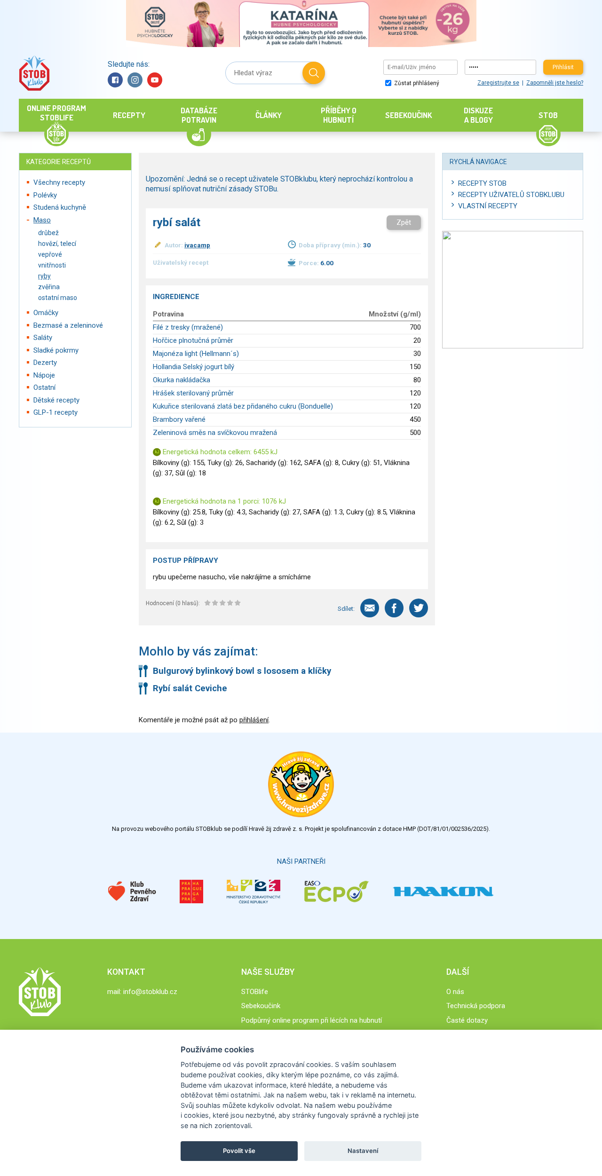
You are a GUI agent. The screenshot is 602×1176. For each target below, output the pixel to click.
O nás (455, 991)
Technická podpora (475, 1006)
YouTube (154, 79)
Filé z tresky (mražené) (188, 327)
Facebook (115, 79)
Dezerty (45, 362)
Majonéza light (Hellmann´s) (196, 353)
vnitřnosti (52, 265)
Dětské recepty (56, 400)
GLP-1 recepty (55, 412)
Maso (42, 220)
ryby (44, 276)
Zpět (403, 222)
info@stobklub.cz (150, 991)
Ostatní (44, 387)
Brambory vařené (179, 419)
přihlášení (254, 720)
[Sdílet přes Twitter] (418, 608)
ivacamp (197, 245)
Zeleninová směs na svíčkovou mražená (215, 432)
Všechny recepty (59, 182)
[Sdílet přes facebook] (394, 608)
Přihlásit (563, 67)
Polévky (45, 195)
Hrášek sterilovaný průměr (193, 393)
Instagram (135, 79)
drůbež (48, 233)
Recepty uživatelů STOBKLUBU (511, 194)
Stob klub (34, 73)
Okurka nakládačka (181, 380)
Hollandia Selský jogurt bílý (193, 367)
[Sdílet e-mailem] (369, 608)
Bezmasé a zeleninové (68, 325)
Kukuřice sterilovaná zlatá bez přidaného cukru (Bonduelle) (243, 406)
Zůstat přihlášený (416, 83)
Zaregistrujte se (498, 82)
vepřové (50, 254)
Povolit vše (239, 1150)
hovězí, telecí (57, 243)
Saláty (42, 337)
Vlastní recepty (487, 206)
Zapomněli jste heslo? (554, 82)
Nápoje (44, 375)
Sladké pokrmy (56, 350)
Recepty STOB (482, 183)
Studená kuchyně (59, 207)
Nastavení (363, 1150)
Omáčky (45, 312)
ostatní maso (57, 297)
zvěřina (49, 287)
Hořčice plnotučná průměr (193, 340)
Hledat (313, 73)
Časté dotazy (467, 1020)
